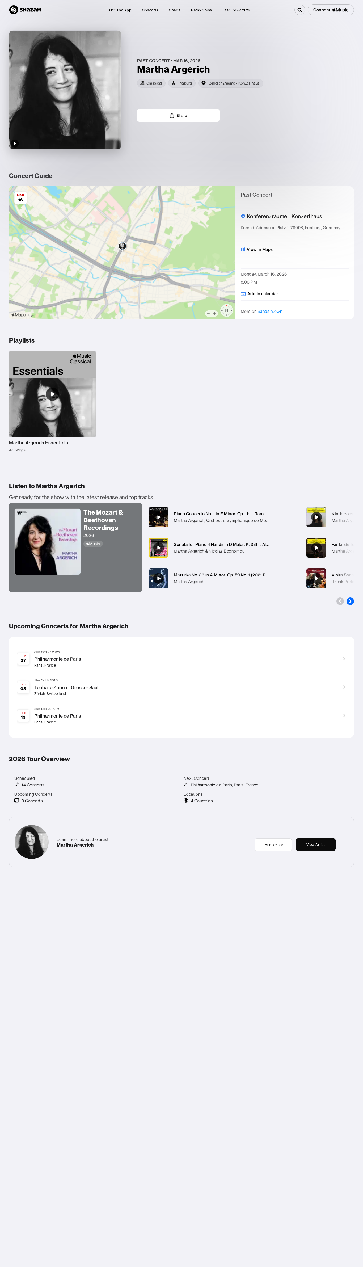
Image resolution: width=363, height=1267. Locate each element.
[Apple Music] (110, 544)
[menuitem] (120, 10)
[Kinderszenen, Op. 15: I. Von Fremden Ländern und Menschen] (316, 517)
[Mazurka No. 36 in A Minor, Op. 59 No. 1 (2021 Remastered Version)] (158, 578)
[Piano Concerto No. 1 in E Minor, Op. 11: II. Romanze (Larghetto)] (158, 517)
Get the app (120, 10)
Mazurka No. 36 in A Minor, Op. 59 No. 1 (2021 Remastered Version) (239, 575)
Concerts (150, 10)
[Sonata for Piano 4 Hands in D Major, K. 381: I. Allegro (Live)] (158, 547)
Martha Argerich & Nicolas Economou (209, 551)
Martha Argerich (189, 581)
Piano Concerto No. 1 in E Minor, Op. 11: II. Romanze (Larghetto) (235, 513)
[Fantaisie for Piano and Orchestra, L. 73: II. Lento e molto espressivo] (316, 547)
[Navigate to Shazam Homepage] (25, 9)
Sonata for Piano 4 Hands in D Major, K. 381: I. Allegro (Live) (231, 544)
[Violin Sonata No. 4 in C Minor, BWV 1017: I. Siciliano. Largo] (316, 578)
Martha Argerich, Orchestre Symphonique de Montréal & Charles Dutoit (241, 520)
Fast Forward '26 (237, 10)
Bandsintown (270, 311)
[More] (292, 517)
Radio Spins (201, 10)
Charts (174, 10)
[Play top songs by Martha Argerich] (15, 144)
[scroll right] (350, 601)
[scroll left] (340, 601)
